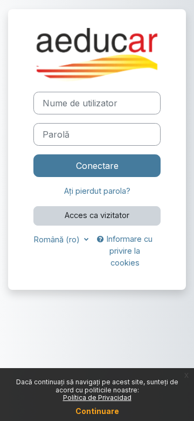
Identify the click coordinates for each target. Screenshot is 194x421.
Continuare (97, 411)
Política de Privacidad (97, 397)
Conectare (97, 165)
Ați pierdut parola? (97, 191)
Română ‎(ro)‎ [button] (57, 240)
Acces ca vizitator (97, 215)
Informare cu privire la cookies (128, 251)
